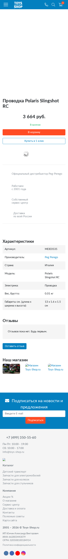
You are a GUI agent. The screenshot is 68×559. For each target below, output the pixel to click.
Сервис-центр (11, 504)
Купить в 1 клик (34, 141)
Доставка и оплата (14, 508)
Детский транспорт (14, 471)
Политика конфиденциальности (19, 545)
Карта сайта (10, 520)
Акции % (8, 497)
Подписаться (35, 420)
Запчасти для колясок (16, 479)
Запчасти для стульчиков (18, 483)
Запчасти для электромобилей (21, 475)
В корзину (34, 132)
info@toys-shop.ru (13, 452)
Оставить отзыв (14, 346)
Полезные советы (13, 516)
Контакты (8, 512)
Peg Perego (51, 257)
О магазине (9, 500)
